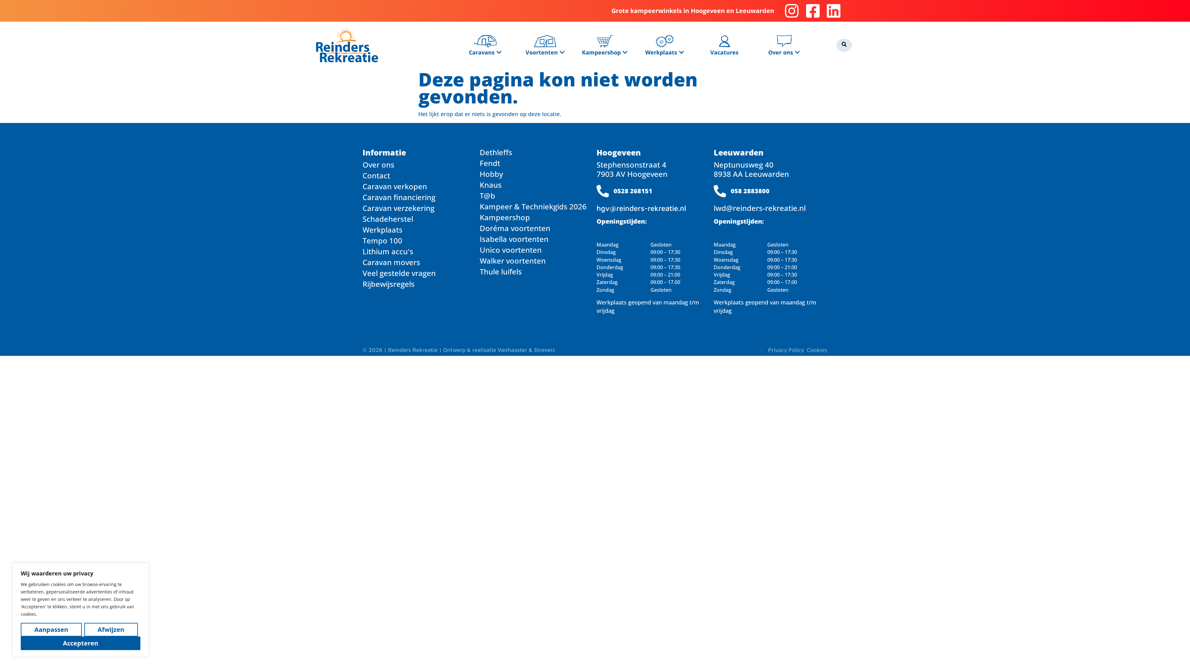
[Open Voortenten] (562, 52)
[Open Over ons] (797, 52)
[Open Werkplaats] (681, 52)
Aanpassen (51, 629)
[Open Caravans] (499, 52)
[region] (80, 610)
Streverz (544, 350)
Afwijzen (111, 629)
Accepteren (80, 643)
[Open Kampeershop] (625, 52)
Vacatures (724, 52)
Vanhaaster (512, 350)
